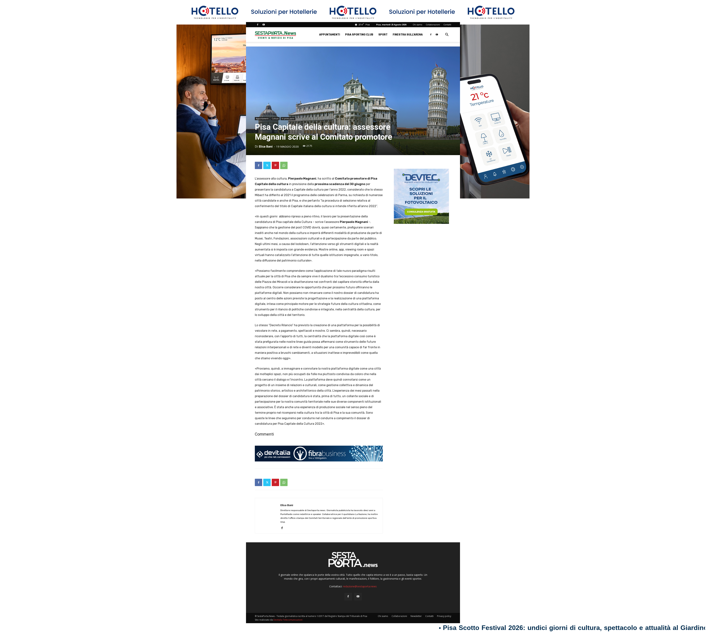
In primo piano (288, 118)
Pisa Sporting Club (359, 34)
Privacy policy (444, 616)
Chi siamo (417, 24)
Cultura (275, 118)
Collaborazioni (433, 24)
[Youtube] (263, 24)
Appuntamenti (329, 34)
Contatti (447, 24)
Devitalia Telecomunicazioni (287, 619)
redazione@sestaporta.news (360, 586)
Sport (383, 34)
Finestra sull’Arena (408, 34)
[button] (446, 35)
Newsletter (416, 616)
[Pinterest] (275, 165)
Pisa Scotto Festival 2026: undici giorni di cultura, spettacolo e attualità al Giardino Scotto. (457, 628)
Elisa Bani (266, 146)
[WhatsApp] (284, 165)
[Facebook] (257, 24)
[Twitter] (267, 165)
